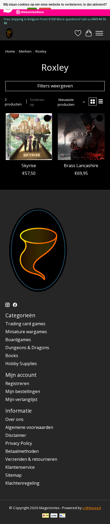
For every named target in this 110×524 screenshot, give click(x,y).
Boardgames (18, 340)
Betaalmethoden (22, 451)
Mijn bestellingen (22, 391)
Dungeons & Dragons (27, 347)
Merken (25, 51)
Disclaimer (15, 435)
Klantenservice (20, 467)
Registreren (17, 383)
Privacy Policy (18, 443)
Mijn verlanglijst (21, 399)
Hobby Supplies (21, 363)
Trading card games (25, 324)
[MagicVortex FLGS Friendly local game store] (9, 33)
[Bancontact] (62, 516)
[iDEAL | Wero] (45, 516)
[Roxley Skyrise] (28, 136)
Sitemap (13, 475)
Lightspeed (91, 507)
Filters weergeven (55, 86)
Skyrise (29, 165)
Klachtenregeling (22, 483)
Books (11, 355)
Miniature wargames (26, 332)
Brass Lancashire (81, 165)
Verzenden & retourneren (31, 459)
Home (10, 51)
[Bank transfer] (53, 516)
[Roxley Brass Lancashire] (81, 136)
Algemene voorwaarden (29, 427)
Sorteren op (37, 102)
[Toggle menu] (99, 33)
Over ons (14, 419)
